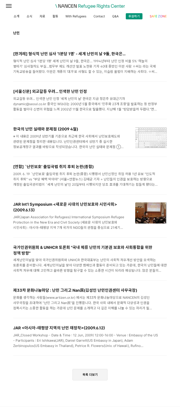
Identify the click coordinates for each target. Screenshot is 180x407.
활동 (55, 16)
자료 (42, 16)
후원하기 (134, 16)
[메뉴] (8, 6)
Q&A (115, 16)
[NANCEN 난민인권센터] (90, 6)
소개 (16, 16)
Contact (99, 16)
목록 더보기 (90, 374)
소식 (29, 16)
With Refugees (75, 16)
